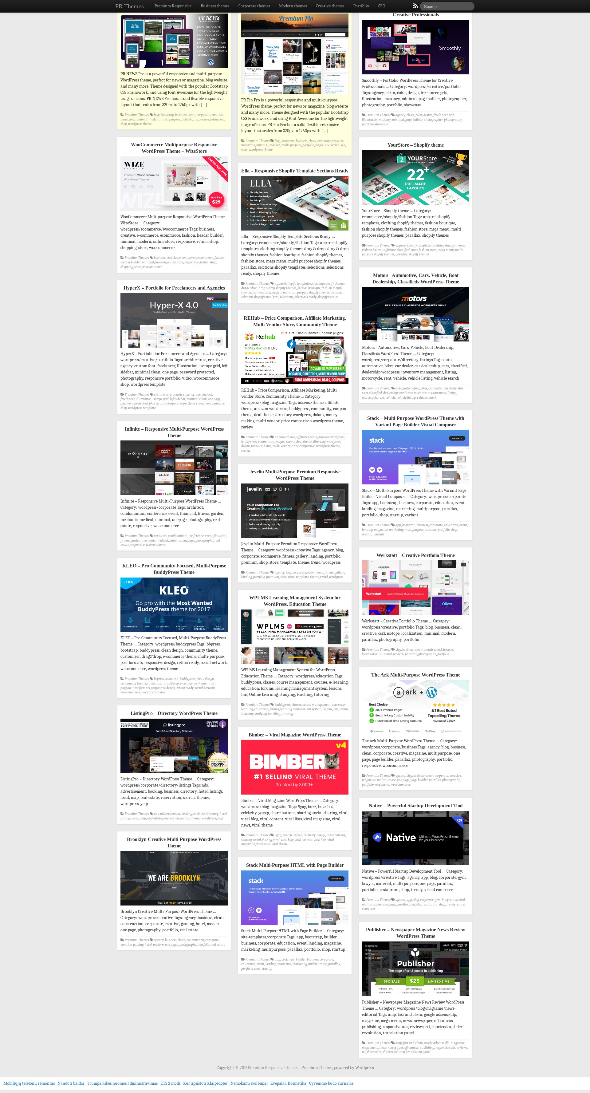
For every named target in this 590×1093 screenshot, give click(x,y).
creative (217, 115)
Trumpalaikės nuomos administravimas (122, 1083)
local (135, 818)
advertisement (170, 814)
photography (453, 120)
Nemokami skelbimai (249, 1083)
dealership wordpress (398, 393)
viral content (304, 840)
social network (205, 688)
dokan (245, 446)
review (245, 451)
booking (187, 814)
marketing (396, 530)
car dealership (454, 388)
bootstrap (167, 115)
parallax (401, 254)
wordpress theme (140, 124)
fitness (124, 541)
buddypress (249, 442)
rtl (363, 1052)
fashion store (427, 250)
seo (222, 119)
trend (324, 577)
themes (196, 818)
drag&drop (171, 683)
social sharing (262, 840)
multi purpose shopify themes (309, 292)
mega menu (446, 250)
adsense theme (285, 437)
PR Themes (129, 6)
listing (452, 393)
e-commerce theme (193, 683)
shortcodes (374, 1052)
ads (156, 814)
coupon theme (285, 442)
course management (316, 705)
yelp (220, 818)
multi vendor (281, 446)
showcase (381, 124)
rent (381, 398)
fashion (219, 258)
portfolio (187, 119)
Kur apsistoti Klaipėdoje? (205, 1083)
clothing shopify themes (449, 245)
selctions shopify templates (259, 297)
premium (272, 577)
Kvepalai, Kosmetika (288, 1083)
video (199, 403)
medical (162, 541)
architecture (162, 395)
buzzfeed (296, 835)
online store (175, 262)
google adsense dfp (437, 1043)
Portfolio (361, 6)
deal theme (304, 442)
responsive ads (445, 1048)
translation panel (418, 1052)
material (459, 900)
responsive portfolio (181, 403)
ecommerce (205, 258)
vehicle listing (406, 398)
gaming (138, 945)
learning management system (300, 709)
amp (398, 1043)
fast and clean (413, 1043)
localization (370, 654)
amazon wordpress (331, 437)
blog (156, 115)
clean (191, 115)
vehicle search (427, 398)
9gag (278, 835)
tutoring (287, 714)
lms (335, 709)
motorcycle (369, 398)
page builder (414, 120)
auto (398, 388)
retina (214, 119)
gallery (339, 572)
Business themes (215, 6)
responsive (202, 119)
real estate (154, 818)
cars (365, 393)
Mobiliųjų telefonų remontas (29, 1083)
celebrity (310, 835)
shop (123, 124)
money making (261, 446)
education (451, 525)
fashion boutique (373, 250)
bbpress (159, 679)
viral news (263, 844)
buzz (285, 835)
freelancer (441, 115)
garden (135, 541)
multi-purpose (170, 119)
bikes (423, 388)
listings (125, 818)
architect (160, 536)
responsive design (163, 688)
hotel (223, 814)
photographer (433, 120)
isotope (448, 650)
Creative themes (330, 6)
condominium (177, 536)
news (383, 1048)
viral (276, 840)
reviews (462, 1048)
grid (451, 115)
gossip (321, 835)
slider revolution (394, 1052)
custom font (204, 395)
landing (367, 530)
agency (400, 115)
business (181, 115)
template (302, 577)
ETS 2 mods (170, 1083)
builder (301, 959)
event (463, 525)
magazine (127, 119)
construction (195, 940)
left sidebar (177, 399)
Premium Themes (137, 115)
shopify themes (419, 254)
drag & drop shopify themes (277, 288)
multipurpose (414, 530)
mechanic (148, 541)
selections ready (305, 297)
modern (154, 119)
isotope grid (161, 399)
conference (196, 536)
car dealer (435, 388)
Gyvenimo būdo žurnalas (331, 1083)
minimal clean (197, 399)
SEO (381, 6)
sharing (246, 840)
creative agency (184, 395)
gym (438, 900)
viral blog (287, 840)
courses (337, 705)
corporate (203, 115)
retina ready (185, 688)
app (398, 525)
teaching (274, 714)
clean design (205, 679)
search (184, 818)
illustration (370, 120)
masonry (385, 120)
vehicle (390, 398)
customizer (155, 683)
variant (379, 534)
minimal (142, 119)
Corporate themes (254, 6)
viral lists (320, 840)
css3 (439, 650)
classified (375, 393)
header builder (130, 262)
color (418, 115)
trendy (451, 904)
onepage (188, 541)
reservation (171, 818)
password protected (134, 403)
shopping (126, 267)
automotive (411, 388)
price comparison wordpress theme (316, 446)
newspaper (395, 1048)
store (137, 267)
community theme (133, 683)
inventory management (430, 393)
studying (261, 714)
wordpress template (142, 408)
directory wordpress (326, 442)
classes (296, 705)
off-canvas (411, 1048)
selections (286, 297)
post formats (141, 688)
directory (212, 814)
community (266, 442)
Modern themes (293, 6)
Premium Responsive (173, 6)
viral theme (280, 844)
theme (314, 577)
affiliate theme (307, 437)
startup (367, 534)
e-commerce (187, 258)
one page (214, 399)
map (143, 818)
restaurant (430, 904)
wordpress (336, 577)
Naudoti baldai (70, 1083)
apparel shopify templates (413, 245)
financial (220, 536)
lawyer (446, 900)
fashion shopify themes (402, 250)
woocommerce (152, 267)
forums (274, 709)
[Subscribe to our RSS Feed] (415, 7)
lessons (327, 709)
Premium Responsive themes (273, 1067)
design (427, 115)
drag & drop (249, 288)
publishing (427, 1048)
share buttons (335, 835)
